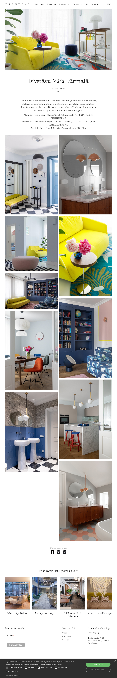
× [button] (115, 661)
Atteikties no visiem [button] (98, 670)
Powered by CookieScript (13, 675)
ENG (109, 4)
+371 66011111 (94, 633)
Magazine (51, 4)
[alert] (58, 668)
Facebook (66, 633)
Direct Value (39, 4)
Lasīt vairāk (58, 664)
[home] (17, 4)
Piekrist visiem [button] (98, 665)
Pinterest (65, 640)
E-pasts (10, 635)
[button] (64, 4)
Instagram (66, 636)
